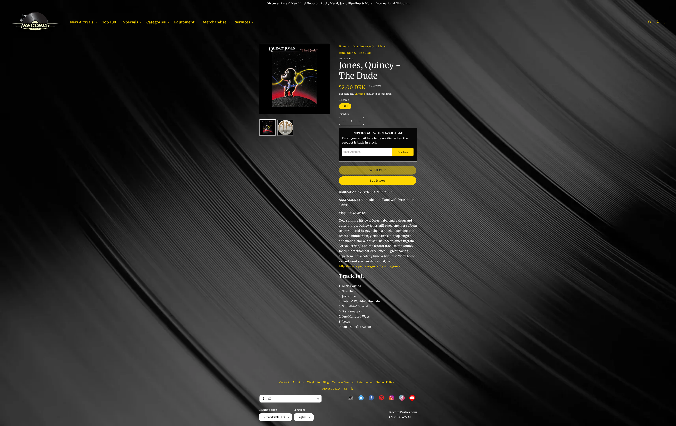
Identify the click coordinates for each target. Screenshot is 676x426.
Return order (365, 382)
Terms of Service (342, 382)
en (345, 388)
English (302, 417)
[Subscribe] (318, 398)
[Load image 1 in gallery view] (268, 128)
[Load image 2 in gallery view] (285, 128)
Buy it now (378, 180)
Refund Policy (385, 382)
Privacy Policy (331, 388)
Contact (284, 382)
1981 (345, 106)
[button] (82, 22)
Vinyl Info (313, 382)
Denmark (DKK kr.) (274, 417)
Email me (403, 152)
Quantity (344, 114)
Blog (326, 382)
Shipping (360, 93)
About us (298, 382)
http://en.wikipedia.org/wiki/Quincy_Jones (369, 266)
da (351, 388)
